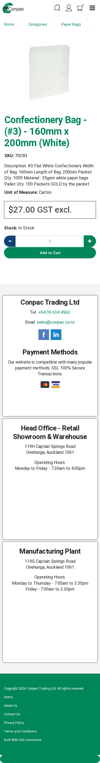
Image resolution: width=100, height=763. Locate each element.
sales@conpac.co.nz (56, 322)
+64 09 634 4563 (54, 312)
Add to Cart (50, 253)
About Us (10, 706)
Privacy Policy (14, 723)
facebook (43, 334)
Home (8, 697)
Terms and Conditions (20, 731)
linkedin (56, 334)
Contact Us (12, 714)
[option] (50, 75)
